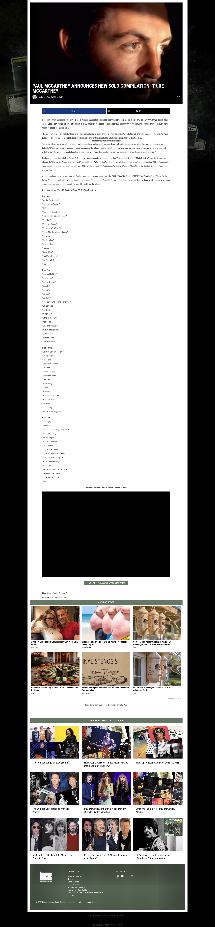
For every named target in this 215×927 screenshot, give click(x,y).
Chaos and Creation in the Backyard (137, 166)
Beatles (106, 124)
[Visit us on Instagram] (118, 876)
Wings (159, 158)
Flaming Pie (110, 166)
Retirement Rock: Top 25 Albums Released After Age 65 (105, 857)
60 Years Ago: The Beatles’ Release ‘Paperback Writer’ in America (154, 857)
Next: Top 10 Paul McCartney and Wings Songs (106, 583)
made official (66, 120)
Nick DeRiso (42, 97)
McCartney (139, 124)
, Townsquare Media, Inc (68, 902)
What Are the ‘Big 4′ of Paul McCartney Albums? (155, 810)
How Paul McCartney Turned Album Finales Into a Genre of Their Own (106, 764)
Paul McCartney (49, 120)
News (65, 597)
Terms (70, 879)
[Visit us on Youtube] (123, 876)
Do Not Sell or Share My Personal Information (85, 893)
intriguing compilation (84, 134)
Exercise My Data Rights (77, 890)
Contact (71, 896)
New (66, 128)
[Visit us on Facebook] (128, 876)
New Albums (57, 597)
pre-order (63, 176)
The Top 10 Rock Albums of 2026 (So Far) (157, 762)
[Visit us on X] (133, 876)
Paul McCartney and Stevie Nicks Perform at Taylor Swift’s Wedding (105, 810)
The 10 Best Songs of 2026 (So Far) (50, 762)
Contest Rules (73, 882)
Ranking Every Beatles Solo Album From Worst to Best (52, 857)
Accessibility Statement (77, 887)
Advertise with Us (75, 876)
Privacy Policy (73, 885)
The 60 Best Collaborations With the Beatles (50, 810)
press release (74, 148)
